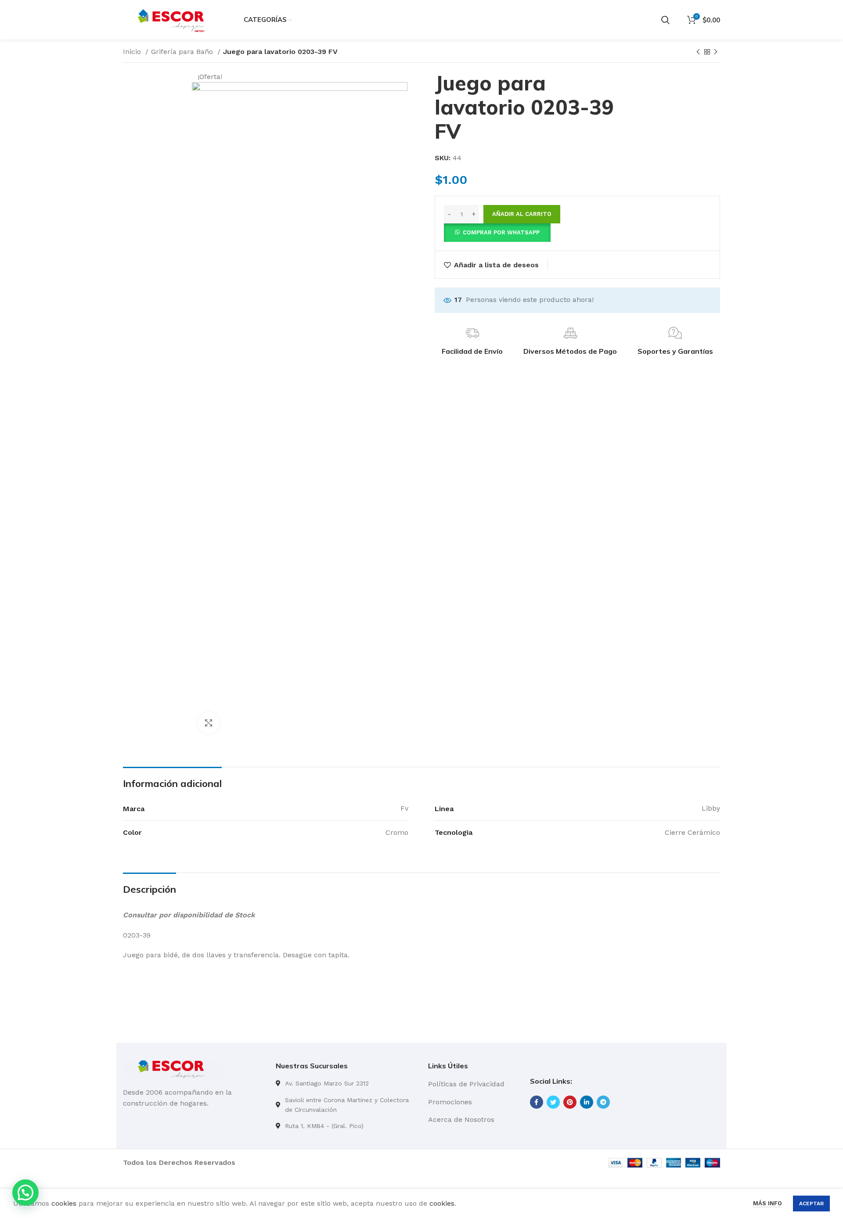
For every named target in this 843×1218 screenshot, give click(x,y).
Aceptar (811, 1203)
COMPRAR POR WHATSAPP (501, 232)
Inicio (133, 51)
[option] (153, 71)
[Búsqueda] (665, 20)
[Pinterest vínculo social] (569, 1102)
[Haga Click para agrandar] (209, 723)
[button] (497, 232)
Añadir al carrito (521, 214)
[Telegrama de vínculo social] (603, 1102)
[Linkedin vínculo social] (586, 1102)
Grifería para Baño (183, 51)
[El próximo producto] (715, 52)
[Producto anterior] (698, 52)
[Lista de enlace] (345, 1083)
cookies (63, 1203)
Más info (767, 1203)
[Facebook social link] (536, 1102)
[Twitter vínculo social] (553, 1102)
